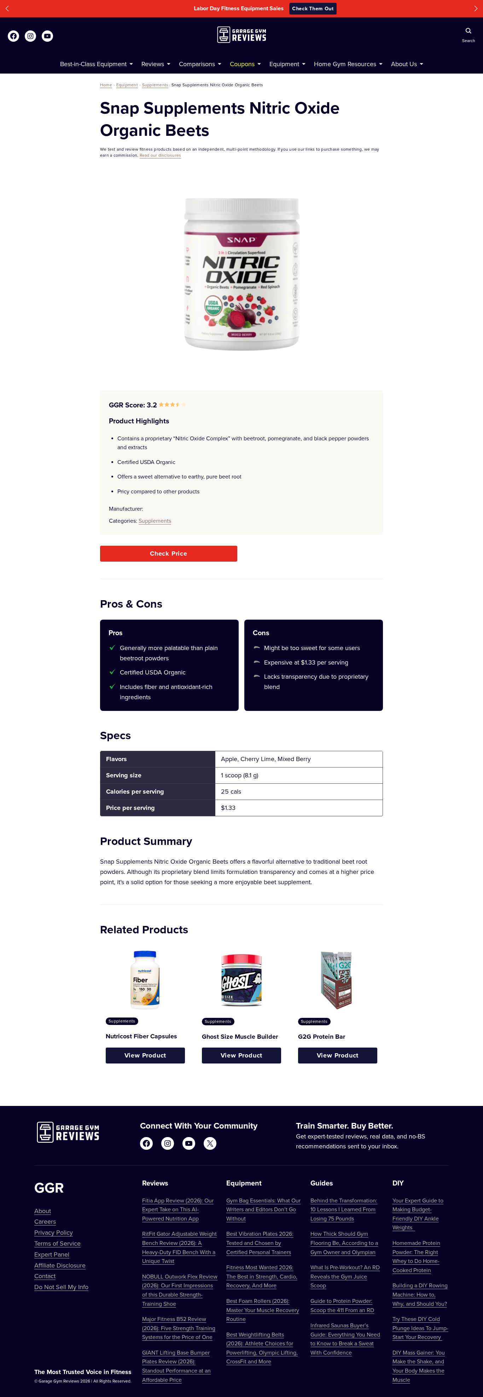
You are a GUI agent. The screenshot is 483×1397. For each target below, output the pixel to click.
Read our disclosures (160, 155)
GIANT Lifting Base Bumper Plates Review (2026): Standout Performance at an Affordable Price (176, 1366)
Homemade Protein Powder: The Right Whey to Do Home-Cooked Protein (416, 1256)
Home (106, 85)
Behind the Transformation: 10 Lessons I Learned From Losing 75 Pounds (343, 1209)
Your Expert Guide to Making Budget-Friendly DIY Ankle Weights (417, 1213)
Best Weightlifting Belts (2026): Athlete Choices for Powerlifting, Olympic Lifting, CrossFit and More (262, 1348)
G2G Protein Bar (321, 1036)
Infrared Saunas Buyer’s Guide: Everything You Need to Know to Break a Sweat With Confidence (345, 1338)
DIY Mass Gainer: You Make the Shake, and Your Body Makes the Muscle (418, 1366)
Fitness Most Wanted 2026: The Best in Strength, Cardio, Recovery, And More (261, 1276)
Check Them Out (289, 8)
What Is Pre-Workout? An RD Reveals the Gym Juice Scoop (345, 1276)
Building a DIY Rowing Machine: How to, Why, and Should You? (420, 1294)
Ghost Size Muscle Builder (240, 1036)
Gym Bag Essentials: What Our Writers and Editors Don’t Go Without (263, 1209)
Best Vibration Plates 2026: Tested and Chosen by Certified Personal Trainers (259, 1243)
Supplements (155, 85)
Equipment (127, 85)
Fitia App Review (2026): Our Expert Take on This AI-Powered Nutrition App (178, 1209)
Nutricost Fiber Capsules (141, 1036)
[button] (7, 9)
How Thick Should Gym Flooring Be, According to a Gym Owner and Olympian (344, 1243)
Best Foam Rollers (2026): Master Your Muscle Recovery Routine (262, 1310)
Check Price (168, 553)
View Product (145, 1055)
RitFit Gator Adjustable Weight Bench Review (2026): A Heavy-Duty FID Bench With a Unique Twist (179, 1247)
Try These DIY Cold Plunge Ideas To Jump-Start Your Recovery (420, 1328)
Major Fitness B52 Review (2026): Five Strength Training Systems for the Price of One (178, 1328)
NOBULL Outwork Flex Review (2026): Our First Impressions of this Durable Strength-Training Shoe (179, 1290)
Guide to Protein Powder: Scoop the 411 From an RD (342, 1305)
